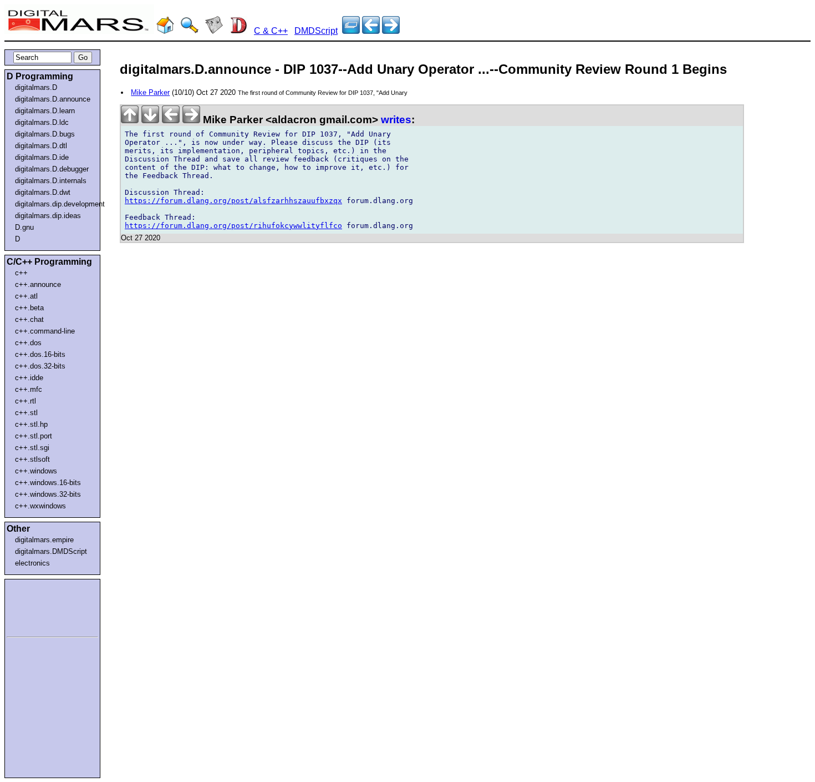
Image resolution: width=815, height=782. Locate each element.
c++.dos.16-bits (40, 354)
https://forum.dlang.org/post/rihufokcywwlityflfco (233, 225)
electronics (32, 563)
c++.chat (29, 319)
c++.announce (38, 284)
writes (396, 119)
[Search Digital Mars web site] (189, 31)
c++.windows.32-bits (48, 494)
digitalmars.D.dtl (41, 146)
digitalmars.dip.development (54, 204)
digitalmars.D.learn (45, 111)
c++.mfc (28, 389)
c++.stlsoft (32, 459)
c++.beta (29, 308)
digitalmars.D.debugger (52, 169)
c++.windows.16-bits (48, 482)
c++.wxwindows (40, 506)
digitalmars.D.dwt (42, 192)
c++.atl (26, 296)
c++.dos (28, 343)
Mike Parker (150, 92)
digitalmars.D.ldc (42, 122)
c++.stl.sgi (32, 447)
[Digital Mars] (165, 31)
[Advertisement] (40, 606)
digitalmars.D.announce (52, 99)
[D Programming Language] (238, 31)
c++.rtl (25, 401)
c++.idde (29, 378)
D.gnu (24, 227)
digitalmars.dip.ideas (48, 215)
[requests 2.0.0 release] (371, 31)
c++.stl (26, 412)
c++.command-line (45, 331)
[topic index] (351, 31)
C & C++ (271, 31)
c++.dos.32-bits (40, 366)
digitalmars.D (36, 87)
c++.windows (36, 471)
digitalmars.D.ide (42, 157)
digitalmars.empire (44, 540)
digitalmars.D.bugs (45, 134)
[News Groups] (214, 31)
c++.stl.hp (31, 424)
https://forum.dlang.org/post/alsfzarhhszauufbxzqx (233, 200)
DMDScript (316, 31)
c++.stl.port (33, 436)
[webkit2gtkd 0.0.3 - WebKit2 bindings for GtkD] (391, 31)
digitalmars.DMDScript (51, 551)
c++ (21, 273)
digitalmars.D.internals (50, 180)
